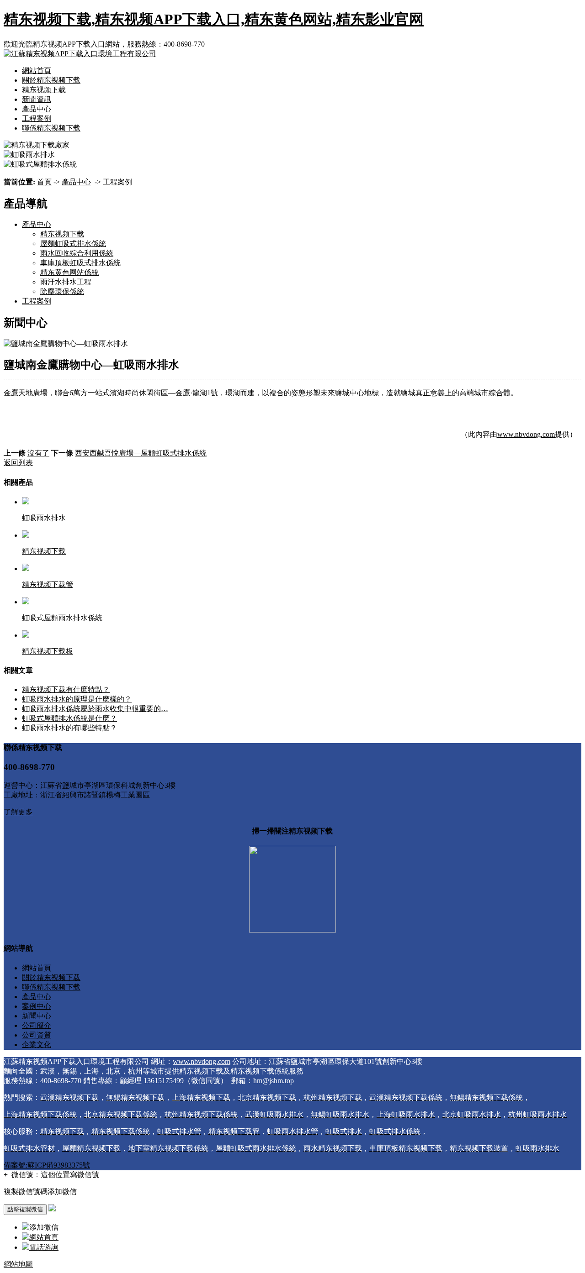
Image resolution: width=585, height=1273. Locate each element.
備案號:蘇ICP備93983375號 (47, 1165)
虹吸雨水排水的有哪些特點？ (69, 728)
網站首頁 (36, 70)
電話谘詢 (43, 1247)
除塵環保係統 (62, 291)
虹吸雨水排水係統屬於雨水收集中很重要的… (95, 708)
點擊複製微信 (25, 1209)
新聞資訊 (36, 99)
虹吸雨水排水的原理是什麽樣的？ (77, 699)
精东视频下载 (44, 90)
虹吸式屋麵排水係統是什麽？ (69, 718)
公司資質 (36, 1035)
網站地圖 (18, 1264)
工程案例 (36, 118)
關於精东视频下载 (51, 80)
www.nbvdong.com (526, 434)
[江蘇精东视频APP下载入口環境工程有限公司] (80, 54)
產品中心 (36, 109)
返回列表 (18, 462)
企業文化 (36, 1044)
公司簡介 (36, 1025)
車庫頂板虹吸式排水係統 (80, 263)
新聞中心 (36, 1016)
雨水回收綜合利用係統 (76, 253)
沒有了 (38, 453)
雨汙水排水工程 (65, 282)
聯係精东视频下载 (51, 128)
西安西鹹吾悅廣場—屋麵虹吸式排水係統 (141, 453)
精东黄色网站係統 (69, 272)
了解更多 (18, 812)
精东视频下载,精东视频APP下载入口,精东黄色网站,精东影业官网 (214, 19)
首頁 (44, 182)
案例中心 (36, 1006)
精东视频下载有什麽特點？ (66, 689)
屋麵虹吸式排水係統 (73, 243)
